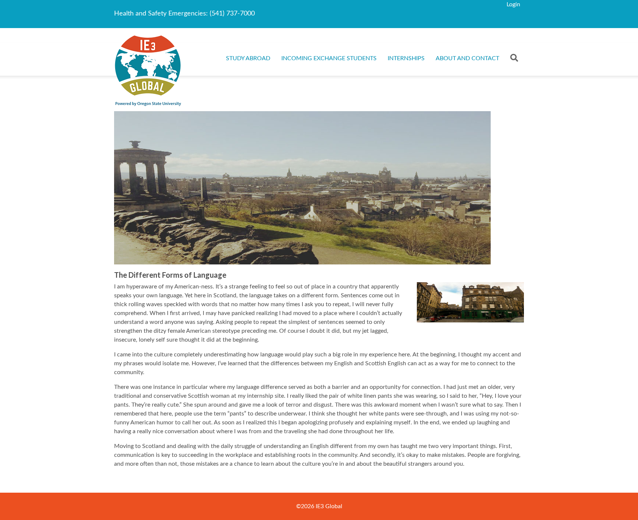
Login (513, 4)
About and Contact (467, 58)
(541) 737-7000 (232, 13)
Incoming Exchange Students (329, 58)
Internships (406, 58)
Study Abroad (248, 58)
